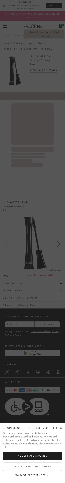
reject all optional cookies (32, 466)
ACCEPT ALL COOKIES (32, 455)
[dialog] (32, 453)
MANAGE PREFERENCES (30, 475)
